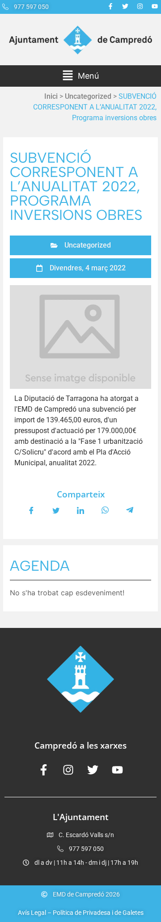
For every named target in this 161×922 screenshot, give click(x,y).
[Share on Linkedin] (80, 510)
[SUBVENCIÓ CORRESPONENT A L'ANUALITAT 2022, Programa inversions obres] (80, 337)
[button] (80, 76)
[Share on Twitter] (56, 510)
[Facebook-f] (110, 6)
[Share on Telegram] (130, 510)
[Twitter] (125, 6)
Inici (51, 96)
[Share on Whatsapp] (105, 510)
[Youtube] (154, 6)
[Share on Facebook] (31, 510)
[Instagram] (140, 6)
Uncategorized (88, 96)
